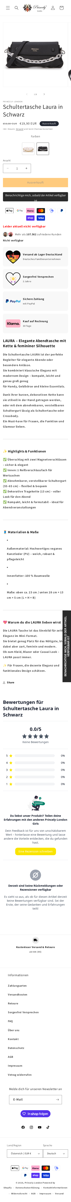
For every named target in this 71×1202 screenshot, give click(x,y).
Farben (35, 136)
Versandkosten (17, 994)
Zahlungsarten (17, 985)
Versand (19, 129)
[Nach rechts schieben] (44, 94)
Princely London (33, 1182)
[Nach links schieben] (26, 94)
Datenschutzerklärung (27, 1187)
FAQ (10, 1021)
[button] (8, 8)
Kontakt (13, 1039)
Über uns (14, 1030)
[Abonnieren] (57, 1099)
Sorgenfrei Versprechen (23, 1012)
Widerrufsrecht (19, 1193)
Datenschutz (16, 1048)
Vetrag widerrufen (20, 1074)
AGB (10, 1057)
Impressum (15, 1065)
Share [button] (10, 682)
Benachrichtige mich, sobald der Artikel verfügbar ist (35, 197)
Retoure (13, 1003)
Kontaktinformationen (55, 1187)
